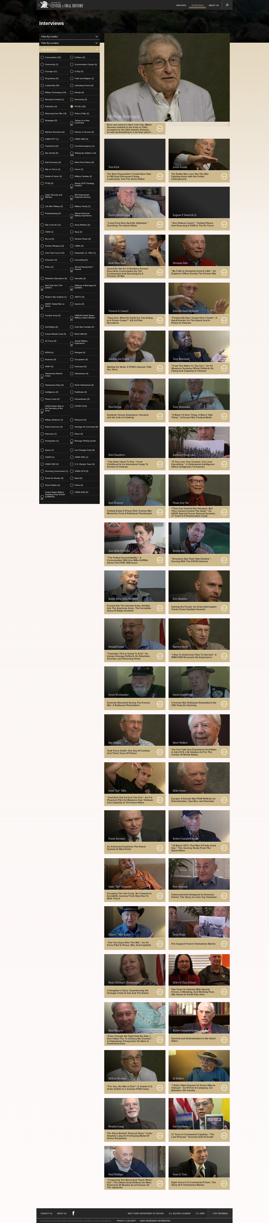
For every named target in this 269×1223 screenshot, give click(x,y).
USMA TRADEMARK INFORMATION (155, 1221)
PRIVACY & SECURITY (126, 1221)
